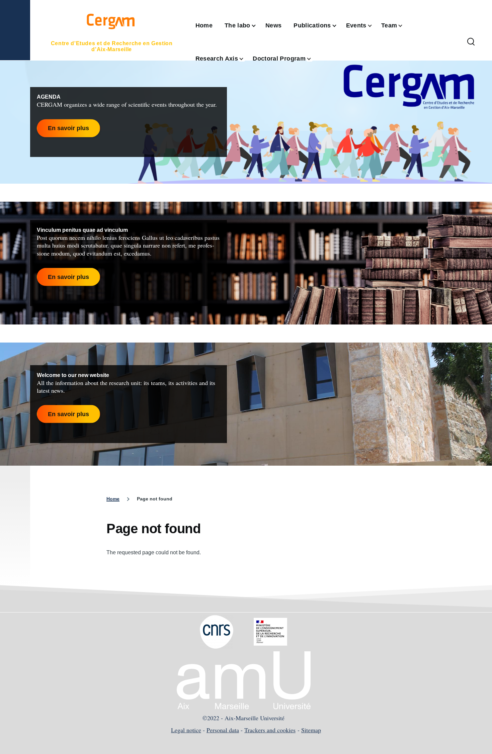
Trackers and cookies (270, 730)
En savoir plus (68, 128)
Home (112, 498)
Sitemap (311, 730)
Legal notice (186, 730)
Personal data (223, 730)
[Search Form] (471, 42)
